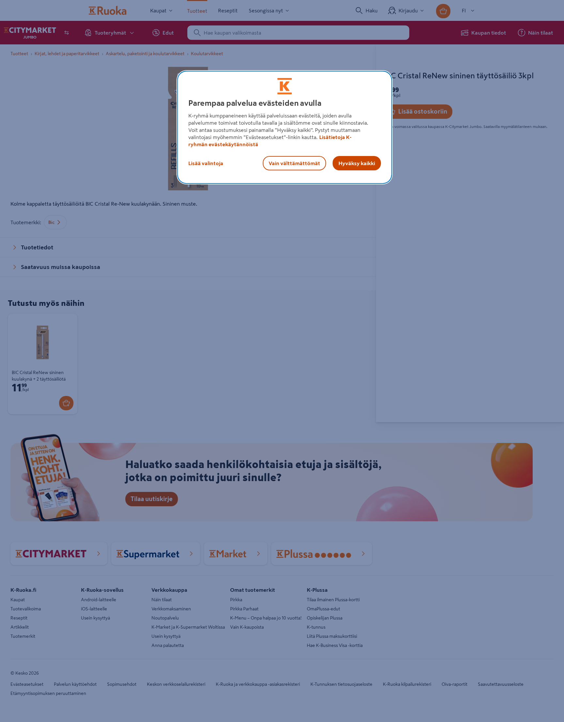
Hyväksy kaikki (356, 163)
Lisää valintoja (205, 163)
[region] (285, 127)
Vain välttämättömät (294, 163)
